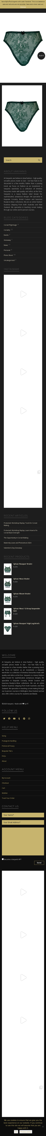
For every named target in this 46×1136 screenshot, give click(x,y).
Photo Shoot (9, 255)
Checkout (5, 783)
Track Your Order (8, 798)
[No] (43, 1126)
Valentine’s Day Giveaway (13, 548)
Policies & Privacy (8, 746)
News (7, 245)
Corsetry (8, 229)
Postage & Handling (9, 741)
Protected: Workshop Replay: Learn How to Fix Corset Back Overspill (20, 531)
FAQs (4, 756)
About (4, 761)
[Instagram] (39, 310)
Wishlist (4, 793)
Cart (3, 788)
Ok (16, 1132)
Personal (8, 250)
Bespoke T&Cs (7, 751)
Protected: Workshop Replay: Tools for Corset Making (20, 524)
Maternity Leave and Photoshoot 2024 (17, 543)
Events (7, 234)
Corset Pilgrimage (11, 224)
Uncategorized (10, 260)
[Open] (23, 294)
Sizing (4, 736)
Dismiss (23, 7)
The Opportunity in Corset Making (16, 538)
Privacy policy (25, 1132)
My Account (6, 778)
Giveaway (8, 239)
